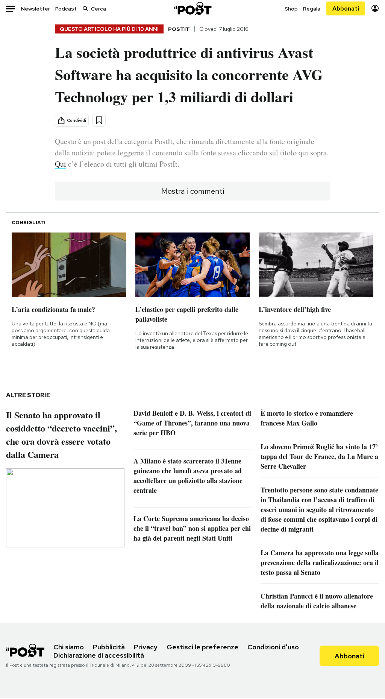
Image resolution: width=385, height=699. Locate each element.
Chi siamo (68, 647)
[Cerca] (85, 8)
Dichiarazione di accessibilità (98, 655)
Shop (291, 8)
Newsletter (35, 8)
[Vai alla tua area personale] (375, 8)
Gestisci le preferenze (202, 647)
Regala (311, 8)
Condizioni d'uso (273, 647)
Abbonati (345, 8)
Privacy (146, 647)
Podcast (66, 8)
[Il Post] (192, 8)
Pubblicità (109, 647)
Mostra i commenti (192, 191)
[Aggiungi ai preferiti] (99, 120)
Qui (60, 164)
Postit (179, 29)
